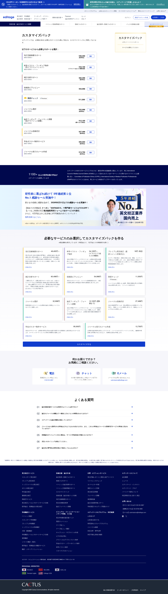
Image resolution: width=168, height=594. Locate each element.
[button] (28, 267)
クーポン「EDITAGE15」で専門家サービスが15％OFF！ (65, 208)
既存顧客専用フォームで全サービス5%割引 (62, 210)
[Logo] (7, 17)
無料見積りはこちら (33, 217)
